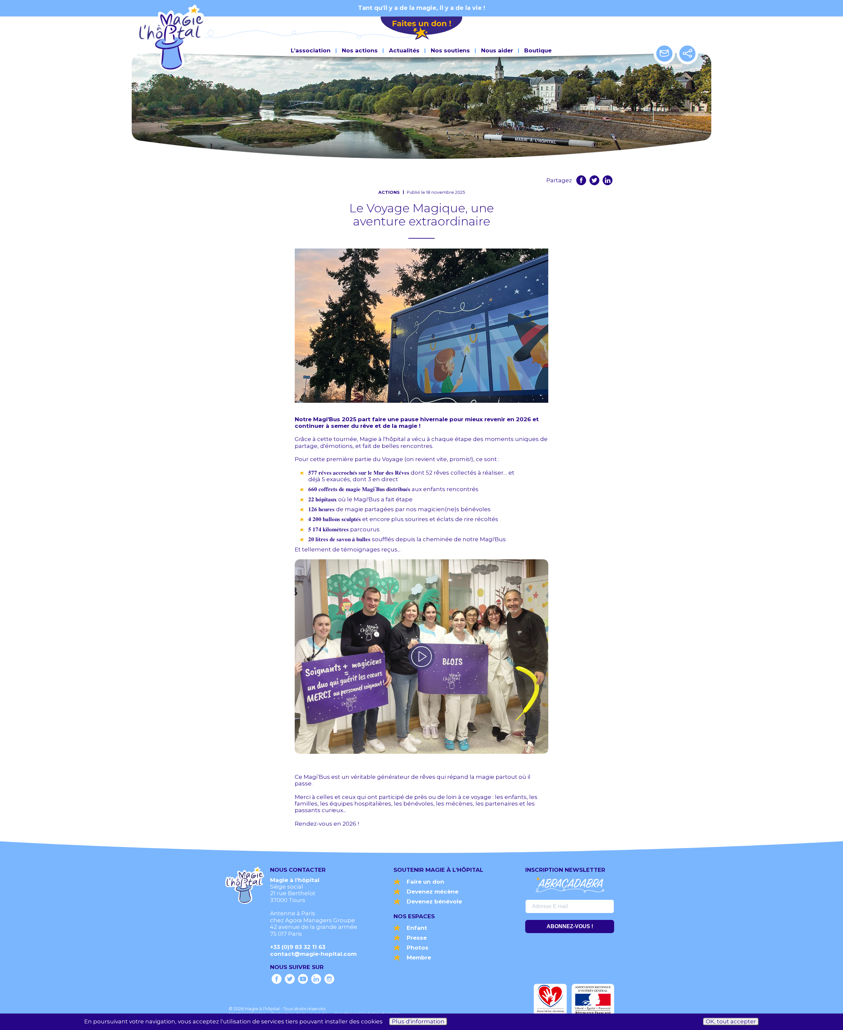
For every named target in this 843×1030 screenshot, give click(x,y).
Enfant (417, 928)
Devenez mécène (432, 891)
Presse (417, 937)
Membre (419, 957)
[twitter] (594, 180)
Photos (417, 947)
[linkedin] (607, 180)
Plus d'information (418, 1021)
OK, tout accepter (731, 1021)
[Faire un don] (421, 28)
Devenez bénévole (434, 901)
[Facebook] (581, 180)
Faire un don (425, 881)
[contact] (664, 53)
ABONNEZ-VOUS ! (570, 926)
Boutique (538, 50)
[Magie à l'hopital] (277, 979)
